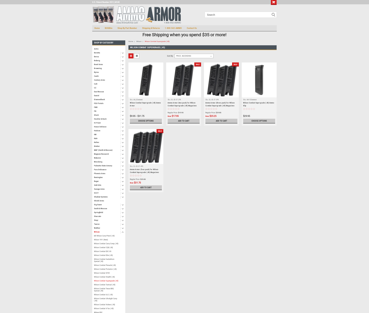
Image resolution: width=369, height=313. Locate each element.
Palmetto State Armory (103, 166)
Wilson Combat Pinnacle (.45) (105, 265)
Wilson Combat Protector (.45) (105, 269)
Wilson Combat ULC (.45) (103, 295)
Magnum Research (101, 154)
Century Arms (99, 80)
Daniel (96, 95)
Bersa (96, 57)
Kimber (97, 146)
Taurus (97, 224)
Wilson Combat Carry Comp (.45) (106, 243)
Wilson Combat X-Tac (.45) (104, 308)
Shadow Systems (101, 197)
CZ (95, 88)
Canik (96, 76)
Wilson (97, 232)
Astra (96, 49)
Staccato (97, 216)
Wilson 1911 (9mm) (101, 240)
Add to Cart (183, 121)
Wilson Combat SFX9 (102, 273)
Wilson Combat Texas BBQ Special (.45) (104, 289)
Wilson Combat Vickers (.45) (104, 304)
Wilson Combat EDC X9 (102, 251)
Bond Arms (98, 64)
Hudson (97, 131)
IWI (95, 134)
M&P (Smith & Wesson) (103, 150)
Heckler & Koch (100, 119)
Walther (97, 228)
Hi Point (97, 123)
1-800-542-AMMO (173, 28)
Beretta (97, 53)
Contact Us (192, 28)
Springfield (98, 212)
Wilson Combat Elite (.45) (103, 255)
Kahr (96, 138)
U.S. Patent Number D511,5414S (106, 2)
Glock (96, 115)
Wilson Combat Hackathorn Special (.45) (104, 260)
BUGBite (108, 28)
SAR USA (97, 185)
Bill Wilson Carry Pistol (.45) (104, 236)
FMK (95, 107)
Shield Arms (99, 201)
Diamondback (99, 99)
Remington (98, 177)
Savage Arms (99, 189)
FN (95, 111)
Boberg (97, 60)
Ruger (96, 181)
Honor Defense (100, 127)
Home (97, 28)
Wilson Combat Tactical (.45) (104, 285)
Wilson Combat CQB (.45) (103, 247)
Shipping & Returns (151, 28)
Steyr (96, 220)
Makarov (97, 158)
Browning (98, 68)
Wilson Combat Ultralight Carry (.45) (105, 299)
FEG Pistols (98, 103)
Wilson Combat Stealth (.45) (104, 277)
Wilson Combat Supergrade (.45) (106, 281)
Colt (95, 84)
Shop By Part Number (127, 28)
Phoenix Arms (99, 173)
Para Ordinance (100, 169)
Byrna (96, 72)
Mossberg (98, 162)
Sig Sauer (98, 205)
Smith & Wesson (100, 208)
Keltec (96, 142)
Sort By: (170, 56)
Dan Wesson (99, 92)
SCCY (96, 193)
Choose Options (146, 121)
